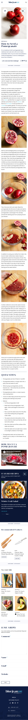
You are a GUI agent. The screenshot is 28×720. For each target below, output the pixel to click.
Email (4, 666)
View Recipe (4, 511)
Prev (3, 514)
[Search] (26, 2)
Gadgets (2, 550)
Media (14, 697)
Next (7, 514)
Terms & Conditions (11, 716)
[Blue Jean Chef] (11, 2)
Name (4, 657)
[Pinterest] (17, 703)
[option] (14, 498)
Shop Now (17, 558)
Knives (16, 550)
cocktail (3, 105)
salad (5, 100)
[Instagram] (15, 703)
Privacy (18, 715)
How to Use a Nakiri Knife (19, 592)
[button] (2, 2)
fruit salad (9, 103)
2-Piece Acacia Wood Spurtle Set (7, 553)
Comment (6, 636)
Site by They (18, 716)
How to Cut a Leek (5, 592)
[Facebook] (10, 703)
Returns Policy (14, 700)
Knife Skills (4, 41)
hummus (19, 101)
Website (4, 674)
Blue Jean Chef (13, 715)
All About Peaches (4, 615)
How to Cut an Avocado (21, 615)
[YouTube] (12, 703)
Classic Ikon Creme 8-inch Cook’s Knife (19, 554)
